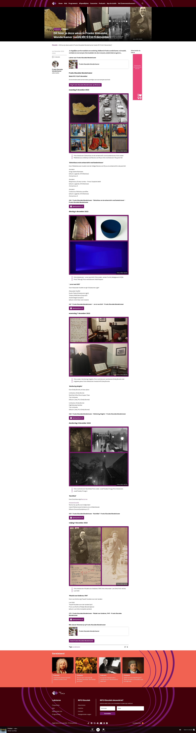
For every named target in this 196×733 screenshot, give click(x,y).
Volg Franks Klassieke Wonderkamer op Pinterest (85, 84)
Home (61, 3)
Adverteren (81, 705)
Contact (80, 711)
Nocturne (84, 499)
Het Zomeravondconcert (126, 3)
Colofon (80, 708)
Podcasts (102, 3)
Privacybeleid (72, 723)
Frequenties (56, 705)
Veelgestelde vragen (84, 714)
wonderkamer (76, 647)
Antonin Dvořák (74, 502)
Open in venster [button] (188, 729)
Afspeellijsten (84, 3)
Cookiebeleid (137, 723)
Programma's (73, 3)
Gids (65, 3)
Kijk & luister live (57, 711)
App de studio (111, 3)
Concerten (93, 3)
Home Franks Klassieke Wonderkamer (81, 640)
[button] (92, 729)
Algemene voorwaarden (59, 723)
